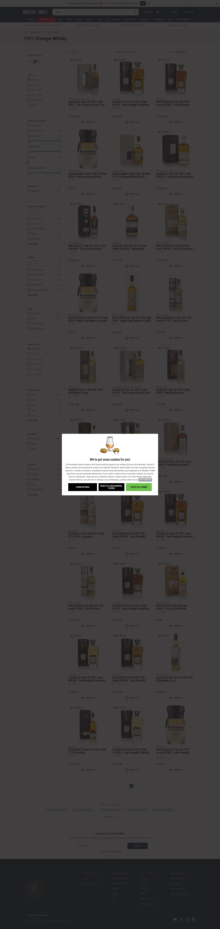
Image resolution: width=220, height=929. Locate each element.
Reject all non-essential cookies (111, 487)
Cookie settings (82, 487)
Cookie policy (145, 480)
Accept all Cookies (138, 487)
